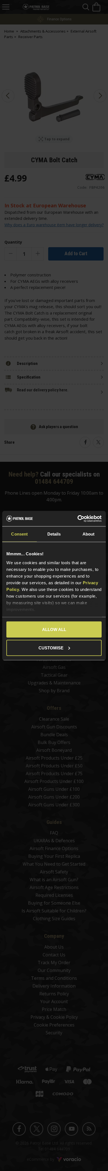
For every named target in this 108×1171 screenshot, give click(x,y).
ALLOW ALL (54, 629)
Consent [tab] (19, 534)
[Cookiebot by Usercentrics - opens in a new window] (78, 518)
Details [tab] (54, 534)
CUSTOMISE (50, 647)
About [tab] (89, 534)
